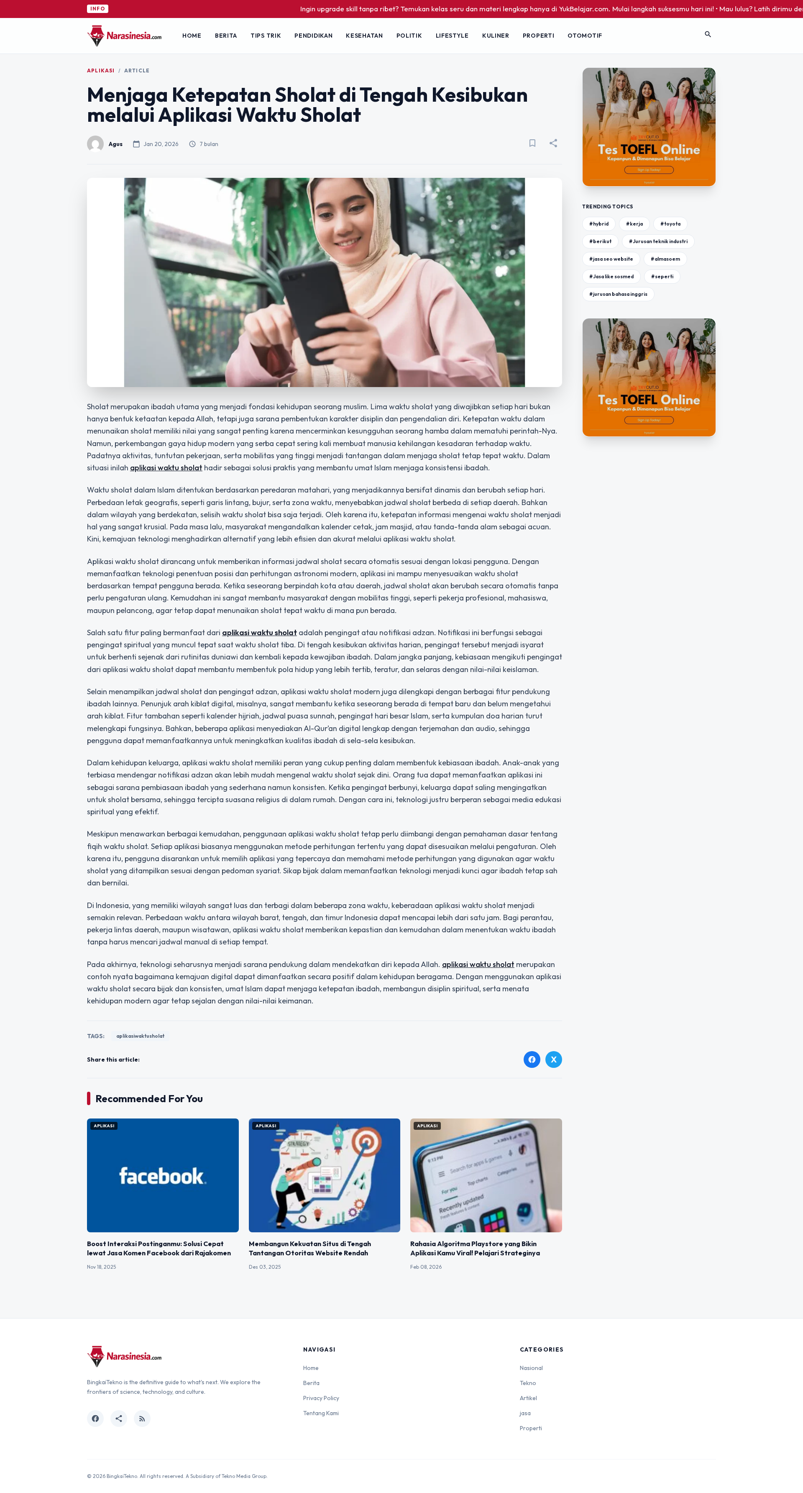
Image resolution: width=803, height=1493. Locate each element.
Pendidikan (313, 35)
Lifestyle (452, 35)
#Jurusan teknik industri (658, 241)
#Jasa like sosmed (611, 276)
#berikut (600, 241)
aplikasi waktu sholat (166, 467)
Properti (539, 35)
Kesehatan (364, 35)
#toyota (670, 224)
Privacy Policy (321, 1398)
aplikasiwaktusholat (140, 1036)
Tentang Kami (321, 1413)
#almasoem (665, 259)
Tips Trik (266, 35)
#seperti (662, 276)
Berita (226, 35)
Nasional (531, 1368)
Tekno (528, 1383)
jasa (525, 1413)
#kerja (634, 224)
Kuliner (495, 35)
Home (192, 35)
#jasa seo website (611, 259)
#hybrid (599, 224)
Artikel (528, 1398)
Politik (409, 35)
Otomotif (585, 35)
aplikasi (101, 70)
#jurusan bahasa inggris (618, 294)
